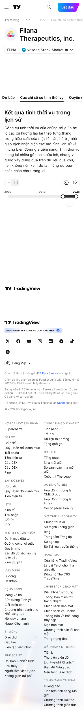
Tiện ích (49, 652)
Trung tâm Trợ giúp (58, 537)
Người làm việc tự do (19, 671)
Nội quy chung (15, 618)
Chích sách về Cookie (59, 611)
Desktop (10, 581)
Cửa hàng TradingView (60, 560)
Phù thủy (10, 666)
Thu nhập (11, 515)
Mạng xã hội (13, 595)
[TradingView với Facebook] (18, 341)
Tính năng (51, 429)
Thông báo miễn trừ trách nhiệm (58, 599)
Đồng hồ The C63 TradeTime (57, 576)
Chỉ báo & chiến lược (19, 661)
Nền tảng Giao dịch (58, 672)
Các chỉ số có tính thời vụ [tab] (42, 97)
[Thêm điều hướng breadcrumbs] (28, 20)
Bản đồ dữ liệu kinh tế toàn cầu (20, 555)
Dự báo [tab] (8, 97)
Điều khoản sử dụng (58, 592)
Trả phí (49, 434)
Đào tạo (10, 642)
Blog (47, 532)
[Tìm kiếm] (48, 7)
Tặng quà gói (53, 444)
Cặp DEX (10, 467)
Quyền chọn (13, 548)
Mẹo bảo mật (53, 625)
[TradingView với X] (7, 341)
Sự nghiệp (51, 541)
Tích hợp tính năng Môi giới (60, 693)
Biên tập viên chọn (18, 647)
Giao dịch (11, 637)
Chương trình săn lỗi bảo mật (62, 632)
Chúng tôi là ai (54, 522)
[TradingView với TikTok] (72, 341)
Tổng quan (52, 457)
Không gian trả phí (17, 676)
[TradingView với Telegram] (61, 341)
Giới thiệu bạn (14, 605)
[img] (67, 50)
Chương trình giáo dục (60, 705)
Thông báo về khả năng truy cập (61, 618)
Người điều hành (16, 623)
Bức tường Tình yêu (18, 600)
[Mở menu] (6, 7)
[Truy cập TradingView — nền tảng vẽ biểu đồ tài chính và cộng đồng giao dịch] (22, 288)
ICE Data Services (48, 373)
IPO (7, 525)
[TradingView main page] (22, 322)
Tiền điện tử (13, 457)
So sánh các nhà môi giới (59, 469)
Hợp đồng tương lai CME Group (58, 492)
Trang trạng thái (55, 638)
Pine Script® (13, 562)
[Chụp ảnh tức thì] (76, 182)
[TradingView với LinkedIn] (50, 341)
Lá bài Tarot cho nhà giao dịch (59, 567)
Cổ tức (9, 520)
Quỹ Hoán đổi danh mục (22, 448)
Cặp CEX (10, 462)
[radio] (8, 182)
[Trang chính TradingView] (17, 7)
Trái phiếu (11, 453)
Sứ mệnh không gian (59, 527)
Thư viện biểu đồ (56, 657)
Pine (7, 472)
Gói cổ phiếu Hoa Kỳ (58, 508)
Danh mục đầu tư (17, 538)
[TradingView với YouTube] (29, 341)
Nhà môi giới (53, 462)
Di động (10, 576)
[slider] (63, 196)
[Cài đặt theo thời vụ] (66, 182)
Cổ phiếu (10, 443)
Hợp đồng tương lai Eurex (58, 501)
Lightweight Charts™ (59, 662)
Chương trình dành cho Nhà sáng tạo (21, 611)
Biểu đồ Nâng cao (57, 667)
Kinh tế (9, 510)
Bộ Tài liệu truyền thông (61, 546)
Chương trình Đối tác (59, 700)
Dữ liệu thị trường (56, 439)
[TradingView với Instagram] (40, 341)
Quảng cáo (52, 686)
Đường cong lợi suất (19, 543)
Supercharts (13, 429)
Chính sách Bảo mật (58, 606)
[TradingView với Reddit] (7, 352)
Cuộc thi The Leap (57, 476)
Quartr (61, 402)
